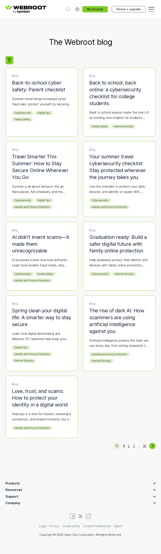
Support (11, 496)
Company (12, 503)
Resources (13, 490)
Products (12, 483)
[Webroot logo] (26, 9)
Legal (42, 526)
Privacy (54, 526)
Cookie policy (71, 526)
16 (144, 446)
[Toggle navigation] (151, 9)
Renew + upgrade (129, 9)
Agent (118, 526)
